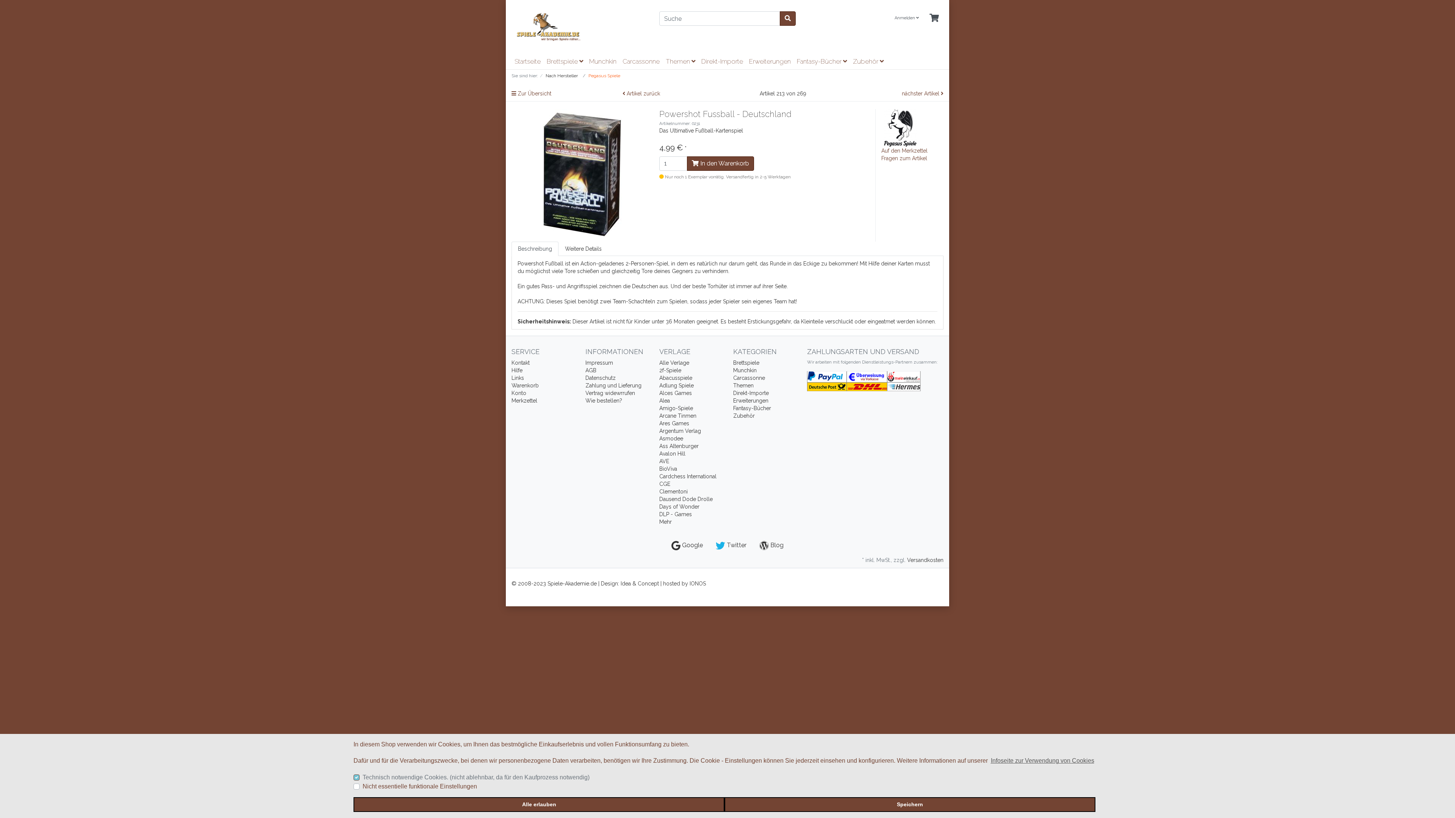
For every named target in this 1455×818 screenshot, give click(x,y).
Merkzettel (524, 401)
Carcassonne (641, 61)
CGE (664, 484)
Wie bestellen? (603, 401)
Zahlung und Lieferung (613, 385)
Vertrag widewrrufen (610, 393)
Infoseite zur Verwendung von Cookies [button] (1042, 760)
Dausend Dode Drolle (686, 499)
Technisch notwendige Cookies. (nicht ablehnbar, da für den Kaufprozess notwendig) (476, 777)
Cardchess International (688, 476)
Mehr (665, 522)
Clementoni (673, 492)
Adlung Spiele (676, 385)
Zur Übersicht (533, 94)
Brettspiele (563, 61)
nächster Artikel (921, 94)
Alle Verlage (674, 363)
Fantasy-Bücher (820, 61)
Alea (664, 401)
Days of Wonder (679, 507)
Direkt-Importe (722, 61)
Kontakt (521, 363)
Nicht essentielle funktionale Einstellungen (420, 786)
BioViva (668, 469)
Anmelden (905, 18)
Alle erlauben (539, 804)
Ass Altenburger (679, 446)
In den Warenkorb (724, 163)
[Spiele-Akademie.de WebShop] (580, 27)
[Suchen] (788, 18)
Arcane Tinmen (677, 416)
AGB (590, 370)
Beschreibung (535, 249)
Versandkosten (925, 560)
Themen (679, 61)
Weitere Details (583, 249)
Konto (519, 393)
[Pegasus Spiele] (900, 128)
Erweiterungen (770, 61)
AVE (664, 461)
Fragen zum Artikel (904, 158)
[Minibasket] (934, 18)
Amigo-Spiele (676, 408)
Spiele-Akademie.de (573, 584)
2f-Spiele (670, 370)
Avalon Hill (672, 454)
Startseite (528, 61)
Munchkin (602, 61)
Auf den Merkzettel (904, 151)
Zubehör (866, 61)
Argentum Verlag (680, 431)
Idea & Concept (640, 584)
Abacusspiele (675, 378)
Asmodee (671, 439)
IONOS (698, 584)
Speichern (910, 804)
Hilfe (517, 370)
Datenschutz (600, 378)
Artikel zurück (642, 94)
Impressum (599, 363)
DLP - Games (675, 514)
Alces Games (675, 393)
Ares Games (674, 423)
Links (518, 378)
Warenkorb (525, 385)
